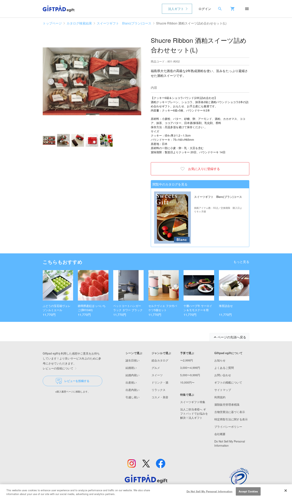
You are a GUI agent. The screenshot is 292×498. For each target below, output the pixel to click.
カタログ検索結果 (79, 23)
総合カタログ (160, 360)
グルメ (156, 368)
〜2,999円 (186, 360)
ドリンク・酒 (160, 382)
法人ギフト (176, 8)
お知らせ (219, 360)
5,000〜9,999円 (190, 375)
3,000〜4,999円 (190, 368)
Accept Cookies (248, 491)
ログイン (204, 8)
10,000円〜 (187, 382)
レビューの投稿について (58, 368)
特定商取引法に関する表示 (231, 419)
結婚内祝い (132, 375)
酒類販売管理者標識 (226, 404)
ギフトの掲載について (228, 382)
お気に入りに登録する (204, 168)
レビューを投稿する (76, 381)
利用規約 (219, 397)
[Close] (285, 490)
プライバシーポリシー (228, 427)
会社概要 (219, 434)
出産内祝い (132, 390)
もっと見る (241, 261)
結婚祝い (131, 368)
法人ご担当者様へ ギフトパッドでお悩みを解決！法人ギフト (194, 413)
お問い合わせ (222, 375)
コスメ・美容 (160, 397)
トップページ (52, 23)
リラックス (158, 390)
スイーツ (157, 375)
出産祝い (131, 382)
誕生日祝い (132, 360)
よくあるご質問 (224, 368)
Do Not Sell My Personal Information (210, 491)
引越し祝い (132, 397)
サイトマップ (222, 390)
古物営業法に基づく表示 (229, 412)
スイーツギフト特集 (192, 402)
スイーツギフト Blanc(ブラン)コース (124, 23)
